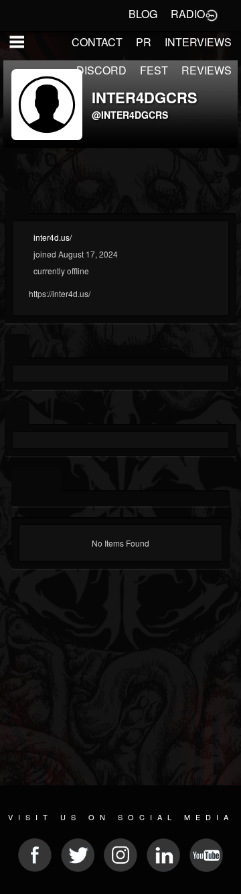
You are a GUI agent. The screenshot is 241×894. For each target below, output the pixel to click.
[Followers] (17, 413)
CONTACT (97, 42)
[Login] (211, 14)
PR (143, 42)
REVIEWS (206, 70)
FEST (154, 70)
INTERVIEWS (198, 42)
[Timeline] (24, 480)
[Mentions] (49, 480)
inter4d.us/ (52, 237)
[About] (17, 203)
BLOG (143, 13)
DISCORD (101, 70)
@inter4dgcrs (130, 114)
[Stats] (17, 347)
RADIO (188, 13)
